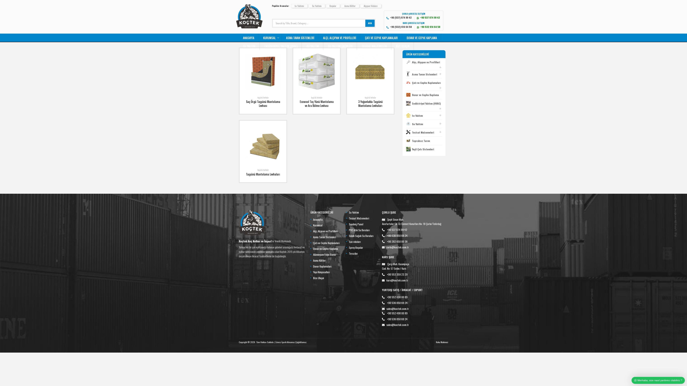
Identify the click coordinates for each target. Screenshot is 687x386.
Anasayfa (248, 38)
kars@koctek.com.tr (397, 280)
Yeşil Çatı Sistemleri (423, 149)
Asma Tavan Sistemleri (300, 38)
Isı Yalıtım (249, 46)
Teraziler (353, 253)
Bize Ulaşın (403, 46)
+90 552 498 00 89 (397, 297)
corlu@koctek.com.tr (397, 247)
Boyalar (333, 6)
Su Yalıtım (417, 124)
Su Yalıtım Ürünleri (340, 46)
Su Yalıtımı (316, 6)
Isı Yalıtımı (299, 6)
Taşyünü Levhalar (263, 97)
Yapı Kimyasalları (321, 272)
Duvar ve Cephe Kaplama (422, 38)
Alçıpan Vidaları (371, 6)
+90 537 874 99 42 (397, 230)
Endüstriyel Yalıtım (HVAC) (281, 46)
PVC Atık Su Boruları (359, 230)
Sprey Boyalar (356, 247)
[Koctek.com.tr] (249, 27)
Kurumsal (269, 38)
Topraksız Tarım (421, 141)
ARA (370, 23)
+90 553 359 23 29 (397, 274)
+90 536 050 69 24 (397, 235)
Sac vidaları (355, 242)
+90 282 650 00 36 (397, 241)
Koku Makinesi (442, 342)
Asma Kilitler (350, 6)
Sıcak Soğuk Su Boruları (361, 236)
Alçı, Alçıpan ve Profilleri (339, 38)
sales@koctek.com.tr (397, 309)
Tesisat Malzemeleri (374, 46)
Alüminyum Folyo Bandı (324, 254)
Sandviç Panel (356, 224)
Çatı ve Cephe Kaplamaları (381, 38)
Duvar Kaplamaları (322, 266)
